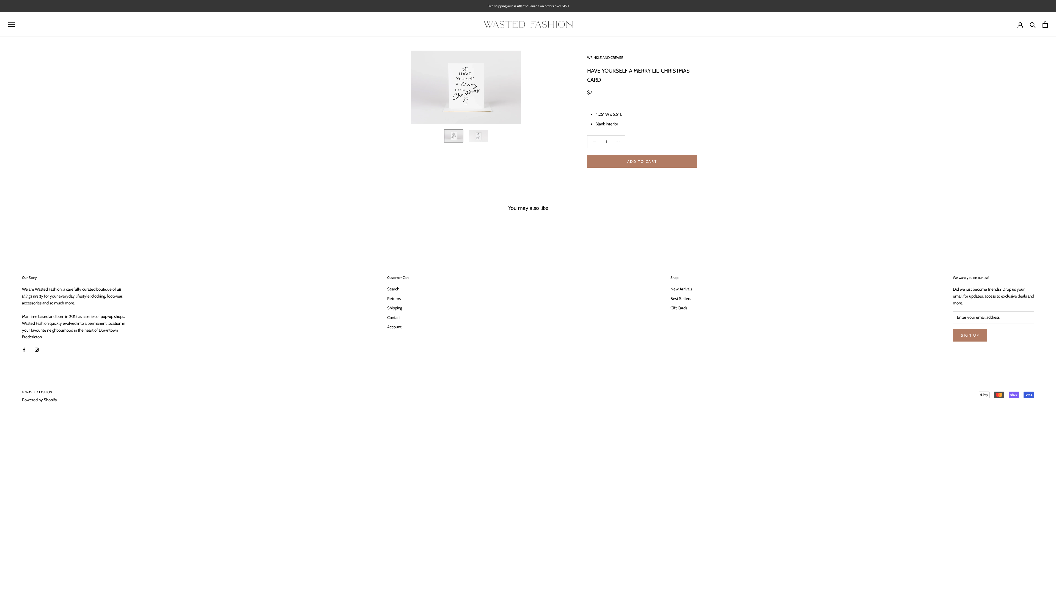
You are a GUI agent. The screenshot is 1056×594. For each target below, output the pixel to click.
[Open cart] (1045, 24)
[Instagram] (37, 349)
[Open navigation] (11, 24)
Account (394, 326)
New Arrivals (681, 289)
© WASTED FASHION (37, 392)
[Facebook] (24, 349)
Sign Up (970, 335)
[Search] (1033, 25)
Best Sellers (680, 298)
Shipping (394, 308)
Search (393, 289)
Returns (394, 298)
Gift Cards (678, 308)
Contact (394, 317)
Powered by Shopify (39, 399)
